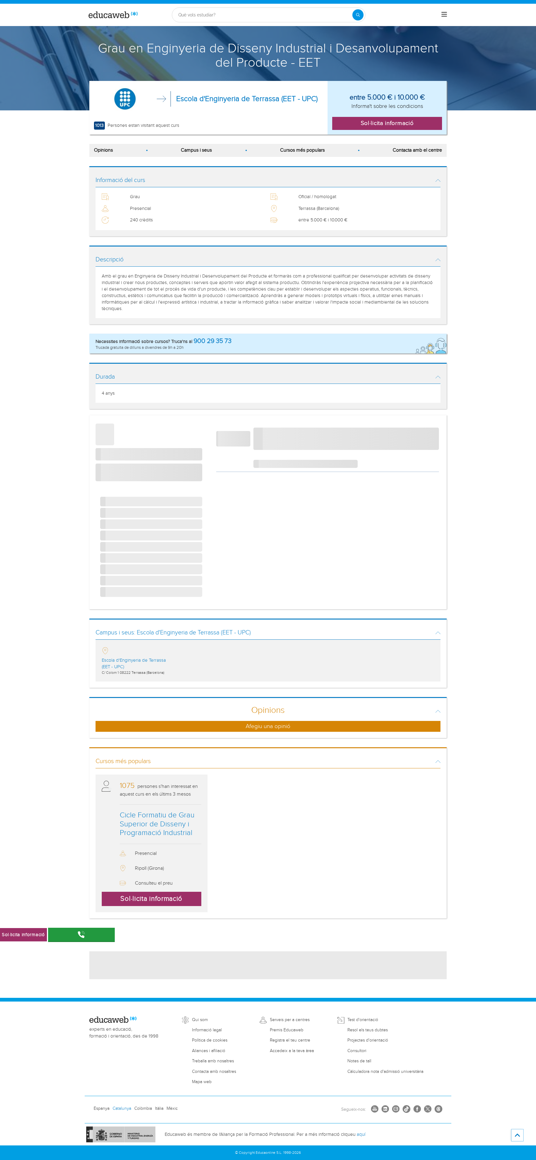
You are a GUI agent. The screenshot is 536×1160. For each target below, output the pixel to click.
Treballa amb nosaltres (213, 1061)
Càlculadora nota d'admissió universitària (385, 1071)
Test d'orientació (362, 1019)
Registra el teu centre (290, 1040)
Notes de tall (359, 1061)
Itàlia (159, 1108)
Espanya (101, 1108)
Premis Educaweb (286, 1030)
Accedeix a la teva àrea (292, 1050)
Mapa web (202, 1081)
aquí (361, 1134)
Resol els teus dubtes (367, 1030)
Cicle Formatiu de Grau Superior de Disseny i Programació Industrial (157, 824)
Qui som (200, 1019)
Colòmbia (143, 1108)
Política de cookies (209, 1040)
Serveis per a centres (290, 1019)
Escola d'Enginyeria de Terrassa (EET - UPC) (247, 99)
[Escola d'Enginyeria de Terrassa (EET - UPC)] (125, 99)
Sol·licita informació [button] (387, 123)
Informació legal (207, 1030)
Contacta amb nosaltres (214, 1071)
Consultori (356, 1050)
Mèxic (172, 1108)
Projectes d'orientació (367, 1040)
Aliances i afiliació (208, 1050)
